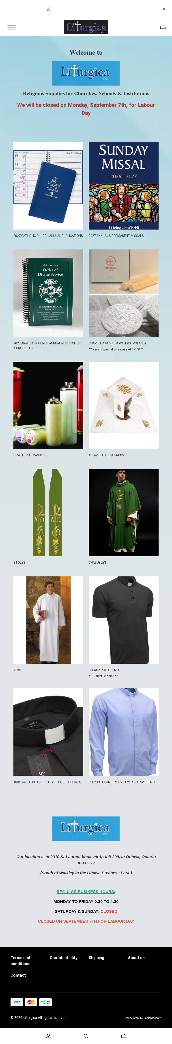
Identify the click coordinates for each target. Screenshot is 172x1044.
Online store (132, 1018)
